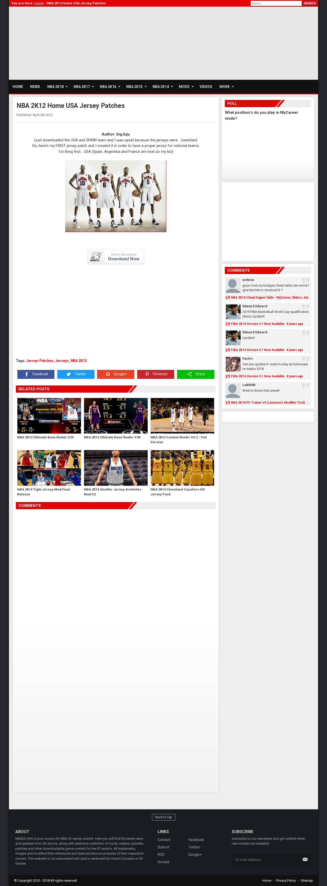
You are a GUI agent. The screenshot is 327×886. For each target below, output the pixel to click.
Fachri (247, 358)
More (224, 87)
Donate (163, 862)
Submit (163, 847)
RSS (161, 855)
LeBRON (248, 385)
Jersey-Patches (39, 361)
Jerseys (62, 361)
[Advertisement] (102, 42)
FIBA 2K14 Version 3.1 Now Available (257, 324)
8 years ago (295, 324)
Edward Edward (254, 306)
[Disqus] (116, 581)
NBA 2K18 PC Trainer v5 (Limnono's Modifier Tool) (268, 402)
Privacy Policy (286, 880)
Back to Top (163, 817)
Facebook (40, 374)
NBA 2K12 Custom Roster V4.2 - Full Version (178, 439)
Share (200, 374)
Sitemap (307, 880)
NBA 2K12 (79, 361)
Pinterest (160, 374)
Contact (164, 840)
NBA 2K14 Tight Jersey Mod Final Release (43, 491)
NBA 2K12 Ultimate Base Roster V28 (112, 437)
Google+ (120, 374)
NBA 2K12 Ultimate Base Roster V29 (45, 437)
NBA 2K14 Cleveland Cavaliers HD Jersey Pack (177, 491)
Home (266, 880)
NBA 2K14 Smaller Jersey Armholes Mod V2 (112, 491)
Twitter (80, 374)
